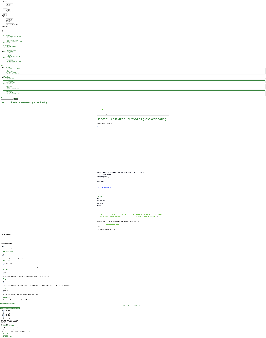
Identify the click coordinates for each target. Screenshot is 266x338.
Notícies (5, 13)
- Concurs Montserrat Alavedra (13, 56)
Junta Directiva (9, 3)
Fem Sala (3, 303)
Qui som (5, 1)
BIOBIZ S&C (28, 331)
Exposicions (8, 70)
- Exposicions (9, 37)
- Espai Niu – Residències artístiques (14, 41)
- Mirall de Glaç (9, 59)
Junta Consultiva (9, 4)
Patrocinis (8, 10)
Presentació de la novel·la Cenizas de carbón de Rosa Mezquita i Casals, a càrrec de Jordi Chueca (113, 215)
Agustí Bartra (9, 21)
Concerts (8, 87)
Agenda (5, 14)
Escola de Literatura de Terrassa (13, 93)
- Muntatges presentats (11, 46)
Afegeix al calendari (104, 187)
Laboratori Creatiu (10, 95)
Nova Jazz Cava (9, 81)
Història (8, 5)
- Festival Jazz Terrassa (11, 50)
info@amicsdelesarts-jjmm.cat (112, 224)
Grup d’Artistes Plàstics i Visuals (13, 68)
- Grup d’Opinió (9, 60)
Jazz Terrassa (9, 19)
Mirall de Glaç (9, 20)
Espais (7, 6)
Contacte (5, 15)
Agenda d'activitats (9, 303)
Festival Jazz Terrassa (11, 82)
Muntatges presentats (10, 78)
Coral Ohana (9, 86)
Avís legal (5, 335)
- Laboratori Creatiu (10, 62)
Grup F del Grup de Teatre (12, 24)
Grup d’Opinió (9, 92)
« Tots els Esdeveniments (103, 110)
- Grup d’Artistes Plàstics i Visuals (13, 36)
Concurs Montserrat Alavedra (12, 88)
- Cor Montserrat (9, 52)
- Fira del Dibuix (9, 39)
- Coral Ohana (9, 54)
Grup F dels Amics (10, 23)
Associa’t (8, 9)
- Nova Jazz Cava (10, 49)
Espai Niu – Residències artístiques (13, 73)
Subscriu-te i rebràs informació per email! (10, 308)
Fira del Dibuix (9, 71)
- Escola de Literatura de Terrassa (13, 61)
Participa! (5, 8)
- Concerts (8, 55)
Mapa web (5, 333)
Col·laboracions (9, 11)
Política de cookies (7, 336)
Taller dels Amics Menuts (11, 72)
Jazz (98, 208)
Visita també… (6, 16)
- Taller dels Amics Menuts (12, 40)
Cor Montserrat (9, 18)
